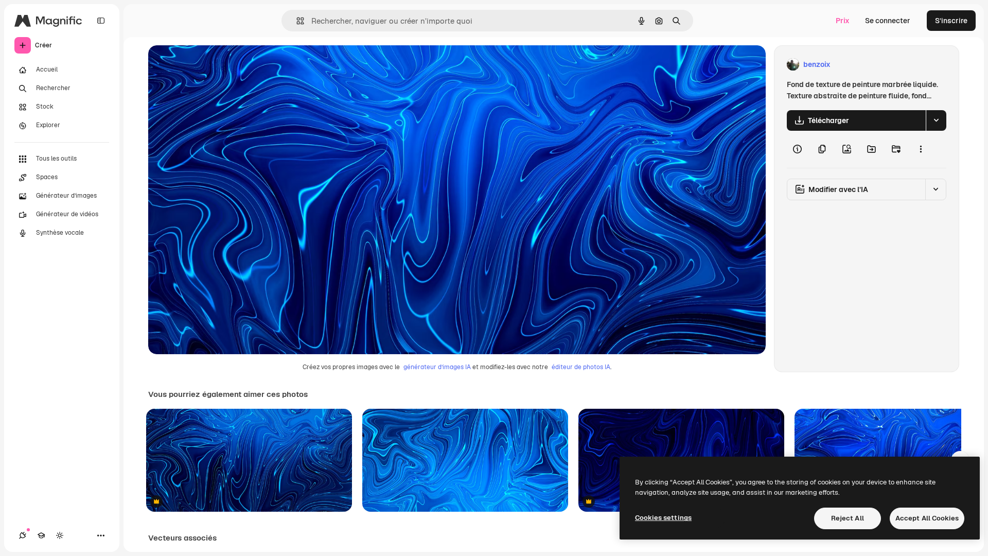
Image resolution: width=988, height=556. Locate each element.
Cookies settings (663, 517)
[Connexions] (22, 535)
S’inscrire (951, 20)
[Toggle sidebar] (101, 20)
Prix (843, 20)
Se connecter (887, 20)
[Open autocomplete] (296, 21)
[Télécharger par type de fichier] (936, 120)
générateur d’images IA (437, 367)
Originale (216, 65)
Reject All (847, 518)
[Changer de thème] (59, 535)
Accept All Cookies (927, 518)
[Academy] (41, 535)
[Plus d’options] (920, 149)
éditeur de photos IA (581, 367)
